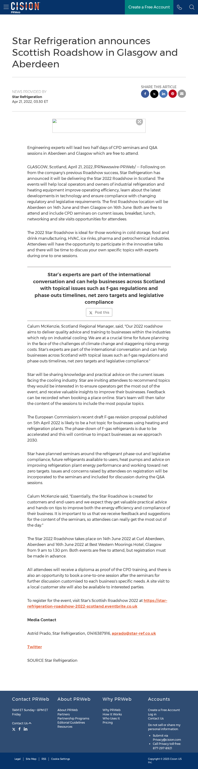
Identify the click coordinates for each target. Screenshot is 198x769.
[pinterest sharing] (173, 94)
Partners (63, 714)
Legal (17, 759)
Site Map (31, 759)
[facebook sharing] (145, 94)
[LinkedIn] (25, 729)
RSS (44, 759)
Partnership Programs (73, 718)
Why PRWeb (111, 710)
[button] (99, 121)
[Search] (192, 7)
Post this (102, 312)
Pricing (108, 722)
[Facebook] (19, 729)
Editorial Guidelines (71, 722)
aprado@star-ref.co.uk (134, 633)
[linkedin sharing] (163, 94)
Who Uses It (111, 718)
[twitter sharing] (154, 94)
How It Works (112, 714)
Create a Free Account (149, 7)
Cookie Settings (60, 759)
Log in (152, 714)
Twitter (34, 647)
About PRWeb (67, 710)
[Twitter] (14, 729)
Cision (173, 759)
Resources (64, 726)
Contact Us (20, 723)
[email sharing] (182, 94)
